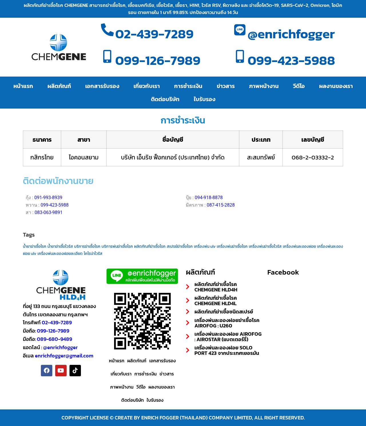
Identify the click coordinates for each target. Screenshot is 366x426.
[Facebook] (46, 370)
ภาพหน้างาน (264, 86)
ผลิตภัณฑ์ (59, 86)
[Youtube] (61, 370)
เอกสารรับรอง (102, 86)
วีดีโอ (299, 86)
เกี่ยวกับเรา (147, 86)
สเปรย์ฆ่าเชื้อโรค (180, 246)
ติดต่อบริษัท (165, 99)
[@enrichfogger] (239, 33)
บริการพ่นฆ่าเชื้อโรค (117, 246)
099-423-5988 (291, 60)
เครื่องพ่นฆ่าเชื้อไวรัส (265, 246)
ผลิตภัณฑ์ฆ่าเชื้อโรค (150, 246)
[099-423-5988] (239, 60)
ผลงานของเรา (336, 86)
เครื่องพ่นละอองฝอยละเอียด (60, 254)
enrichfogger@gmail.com (64, 355)
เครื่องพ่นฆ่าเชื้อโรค (232, 246)
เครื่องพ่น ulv (205, 246)
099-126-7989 (157, 60)
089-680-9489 (54, 339)
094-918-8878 (209, 197)
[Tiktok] (75, 370)
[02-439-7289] (107, 33)
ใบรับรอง (204, 99)
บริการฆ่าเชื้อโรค (87, 246)
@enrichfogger (291, 33)
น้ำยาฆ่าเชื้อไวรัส (60, 246)
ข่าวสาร (226, 86)
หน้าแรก (23, 86)
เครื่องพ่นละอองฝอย (299, 246)
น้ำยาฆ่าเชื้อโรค (34, 246)
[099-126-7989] (107, 60)
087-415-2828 (221, 205)
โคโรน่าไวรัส (93, 254)
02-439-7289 (154, 33)
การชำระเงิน (188, 86)
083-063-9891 (49, 212)
